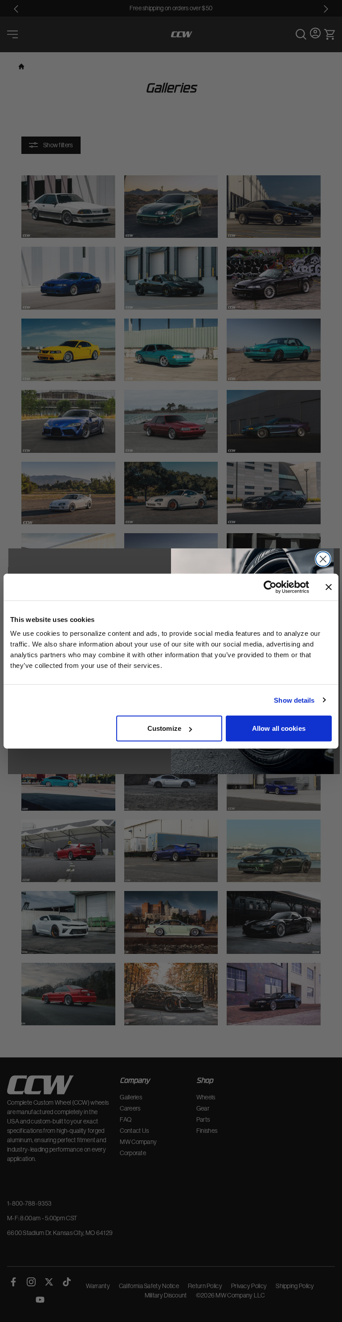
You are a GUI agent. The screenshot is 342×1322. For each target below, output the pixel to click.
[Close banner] (329, 587)
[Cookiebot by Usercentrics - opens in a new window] (270, 586)
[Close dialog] (323, 558)
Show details (294, 700)
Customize (164, 728)
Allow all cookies (278, 728)
